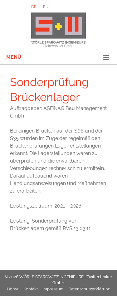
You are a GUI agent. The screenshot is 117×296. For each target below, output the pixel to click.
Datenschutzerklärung (89, 289)
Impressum (53, 289)
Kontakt (30, 289)
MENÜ (13, 57)
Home (13, 289)
